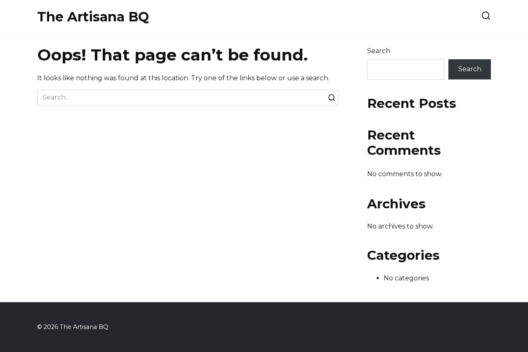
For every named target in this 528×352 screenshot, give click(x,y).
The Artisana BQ (93, 17)
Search (378, 51)
